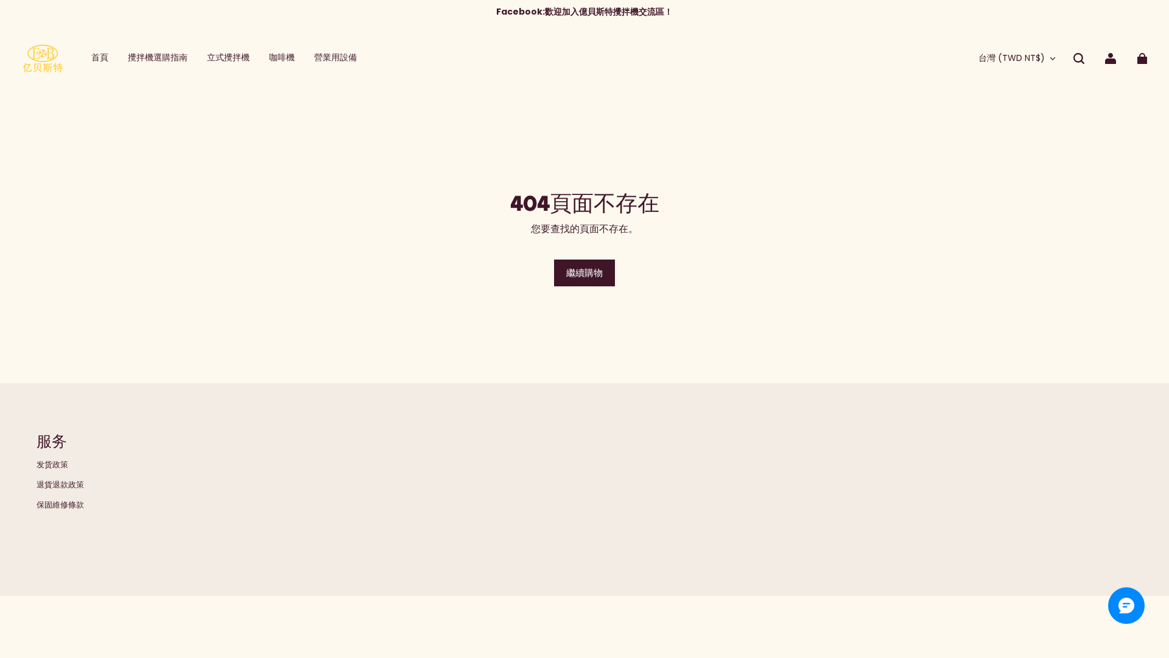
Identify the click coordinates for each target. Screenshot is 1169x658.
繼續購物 (584, 272)
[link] (335, 58)
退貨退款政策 (60, 484)
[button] (1078, 58)
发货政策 (52, 464)
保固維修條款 (60, 505)
